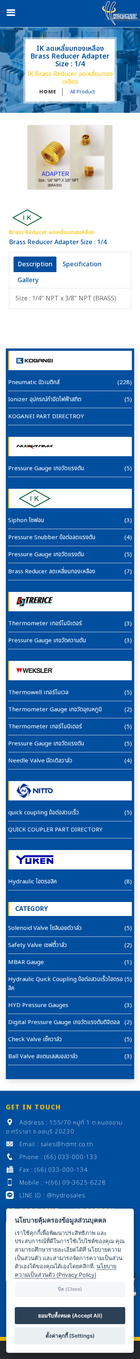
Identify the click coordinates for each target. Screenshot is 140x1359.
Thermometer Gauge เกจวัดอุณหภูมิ (55, 709)
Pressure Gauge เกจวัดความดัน (47, 640)
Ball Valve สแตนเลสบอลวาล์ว (43, 1056)
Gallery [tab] (28, 280)
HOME (47, 92)
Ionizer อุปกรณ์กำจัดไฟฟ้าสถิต (44, 399)
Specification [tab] (82, 264)
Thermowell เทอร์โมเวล (38, 692)
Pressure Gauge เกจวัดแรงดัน (46, 468)
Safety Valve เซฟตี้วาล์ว (37, 945)
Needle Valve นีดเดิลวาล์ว (40, 760)
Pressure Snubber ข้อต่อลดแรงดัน (51, 537)
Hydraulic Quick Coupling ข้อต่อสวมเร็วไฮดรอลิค (65, 984)
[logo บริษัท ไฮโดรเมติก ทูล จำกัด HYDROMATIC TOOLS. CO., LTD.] (120, 13)
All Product (82, 92)
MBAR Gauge (26, 962)
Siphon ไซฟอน (26, 520)
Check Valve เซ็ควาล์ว (35, 1039)
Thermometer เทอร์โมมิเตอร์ (45, 623)
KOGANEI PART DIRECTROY (46, 416)
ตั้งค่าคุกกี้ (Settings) (70, 1336)
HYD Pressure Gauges (38, 1005)
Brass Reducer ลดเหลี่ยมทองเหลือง (51, 571)
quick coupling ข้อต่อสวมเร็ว (43, 812)
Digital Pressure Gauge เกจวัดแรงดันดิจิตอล (64, 1022)
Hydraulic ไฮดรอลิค (32, 881)
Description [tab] (35, 264)
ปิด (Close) (70, 1289)
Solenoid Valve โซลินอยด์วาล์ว (45, 928)
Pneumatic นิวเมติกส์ (34, 382)
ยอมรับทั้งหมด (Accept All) (70, 1315)
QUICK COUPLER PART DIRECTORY (55, 829)
